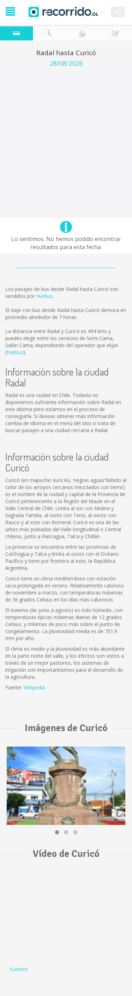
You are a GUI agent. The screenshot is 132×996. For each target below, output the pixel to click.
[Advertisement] (66, 136)
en (118, 11)
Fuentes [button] (19, 969)
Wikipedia (34, 687)
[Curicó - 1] (66, 786)
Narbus (44, 296)
